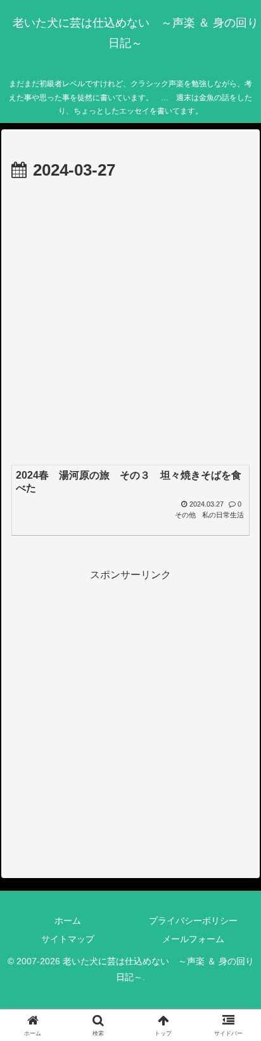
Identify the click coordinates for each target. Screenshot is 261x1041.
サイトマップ (67, 939)
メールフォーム (193, 939)
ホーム (67, 920)
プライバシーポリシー (193, 920)
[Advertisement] (130, 322)
